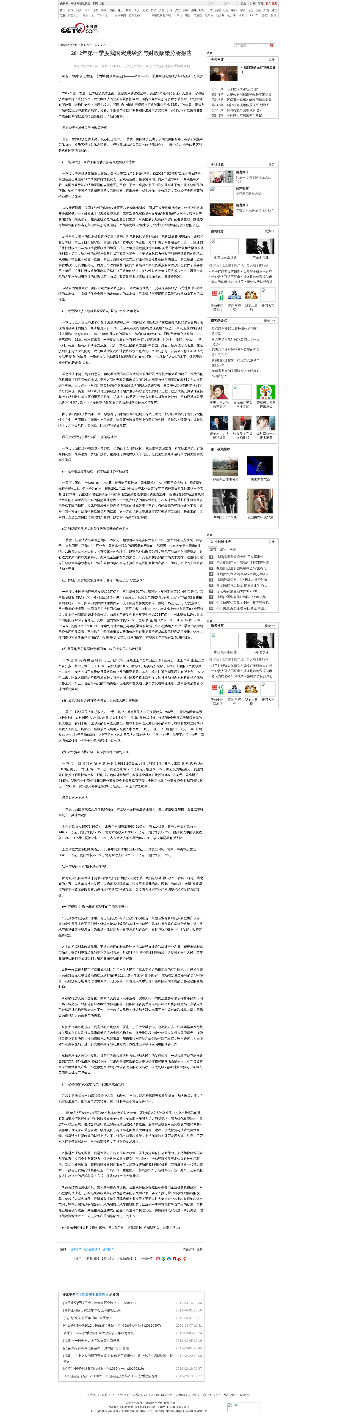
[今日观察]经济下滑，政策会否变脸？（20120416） (100, 1303)
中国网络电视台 (80, 3)
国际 (223, 549)
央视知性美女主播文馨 (242, 405)
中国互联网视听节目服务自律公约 (186, 1411)
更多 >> (269, 320)
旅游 (186, 10)
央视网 (64, 3)
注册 (253, 3)
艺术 (153, 10)
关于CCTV (93, 1394)
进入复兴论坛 (133, 66)
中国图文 (97, 45)
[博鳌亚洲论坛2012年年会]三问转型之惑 (92, 1310)
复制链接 (108, 1258)
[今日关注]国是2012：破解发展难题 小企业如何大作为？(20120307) (112, 1325)
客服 (261, 3)
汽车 (178, 10)
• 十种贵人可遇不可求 (225, 277)
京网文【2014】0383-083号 (173, 1407)
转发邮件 (125, 1258)
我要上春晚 (251, 307)
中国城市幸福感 (225, 258)
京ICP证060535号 (145, 1407)
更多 (271, 59)
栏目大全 (88, 15)
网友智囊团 (230, 1394)
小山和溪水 (220, 376)
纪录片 (209, 15)
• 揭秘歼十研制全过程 (256, 271)
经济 (79, 10)
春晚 (104, 10)
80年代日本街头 (225, 517)
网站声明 (166, 1394)
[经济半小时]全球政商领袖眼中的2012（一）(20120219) (103, 1368)
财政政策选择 (92, 1249)
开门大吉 (268, 305)
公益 (161, 10)
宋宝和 (216, 344)
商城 (218, 10)
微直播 (226, 265)
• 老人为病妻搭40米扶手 (226, 282)
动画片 (220, 15)
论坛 (250, 10)
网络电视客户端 (161, 15)
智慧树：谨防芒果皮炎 (266, 405)
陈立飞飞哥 (220, 355)
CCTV (254, 15)
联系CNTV (139, 1394)
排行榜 (263, 265)
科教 (128, 10)
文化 (145, 10)
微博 (234, 10)
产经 (170, 10)
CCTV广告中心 (197, 1394)
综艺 (95, 10)
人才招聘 (153, 1394)
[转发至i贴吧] (173, 1258)
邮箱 (266, 10)
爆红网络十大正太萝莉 (266, 436)
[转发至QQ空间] (162, 1258)
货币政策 (75, 1249)
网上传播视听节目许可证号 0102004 (112, 1411)
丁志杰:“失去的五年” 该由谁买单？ (87, 1318)
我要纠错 (92, 1258)
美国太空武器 (260, 479)
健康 (194, 10)
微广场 (239, 265)
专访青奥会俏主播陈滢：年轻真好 (236, 371)
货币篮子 (107, 1249)
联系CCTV (108, 1394)
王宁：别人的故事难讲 (219, 405)
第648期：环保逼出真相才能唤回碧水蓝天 (242, 100)
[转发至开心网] (157, 1258)
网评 (232, 549)
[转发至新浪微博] (178, 1258)
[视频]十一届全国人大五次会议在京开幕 (91, 1340)
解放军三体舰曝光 (225, 479)
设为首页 (271, 3)
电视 (62, 15)
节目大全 (102, 15)
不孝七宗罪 (261, 258)
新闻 (71, 10)
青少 (137, 10)
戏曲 (112, 10)
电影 (188, 15)
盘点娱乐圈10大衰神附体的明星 (234, 328)
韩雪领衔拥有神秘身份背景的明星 (236, 349)
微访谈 (214, 265)
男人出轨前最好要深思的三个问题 (236, 339)
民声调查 (242, 188)
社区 (226, 10)
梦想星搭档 (234, 307)
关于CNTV (123, 1394)
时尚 (202, 10)
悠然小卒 (218, 365)
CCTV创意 (214, 1394)
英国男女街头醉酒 (260, 517)
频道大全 (72, 15)
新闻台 (85, 45)
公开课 (231, 15)
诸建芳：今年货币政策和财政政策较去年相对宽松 (98, 1333)
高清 (179, 15)
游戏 (274, 10)
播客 (241, 15)
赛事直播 (134, 15)
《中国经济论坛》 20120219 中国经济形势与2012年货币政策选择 (110, 1376)
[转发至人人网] (168, 1258)
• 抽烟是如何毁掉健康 (256, 277)
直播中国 (120, 15)
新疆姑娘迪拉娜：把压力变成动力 (236, 360)
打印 (78, 1258)
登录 (243, 3)
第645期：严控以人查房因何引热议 (237, 115)
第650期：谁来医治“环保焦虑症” (235, 89)
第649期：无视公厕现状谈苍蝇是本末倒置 (242, 94)
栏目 (273, 15)
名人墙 (251, 265)
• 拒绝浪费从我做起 (259, 282)
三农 (210, 10)
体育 (87, 10)
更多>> (270, 231)
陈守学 (216, 334)
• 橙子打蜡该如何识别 (224, 271)
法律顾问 (179, 1394)
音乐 (120, 10)
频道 (265, 15)
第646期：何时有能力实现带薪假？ (237, 110)
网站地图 (98, 3)
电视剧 (198, 15)
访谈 (258, 10)
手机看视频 (182, 66)
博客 (242, 10)
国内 (213, 549)
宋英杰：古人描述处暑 (219, 436)
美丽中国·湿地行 (218, 307)
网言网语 (242, 172)
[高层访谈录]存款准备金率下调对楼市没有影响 (96, 1348)
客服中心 (245, 1394)
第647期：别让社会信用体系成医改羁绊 (240, 105)
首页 (62, 10)
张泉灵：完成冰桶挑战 (242, 436)
